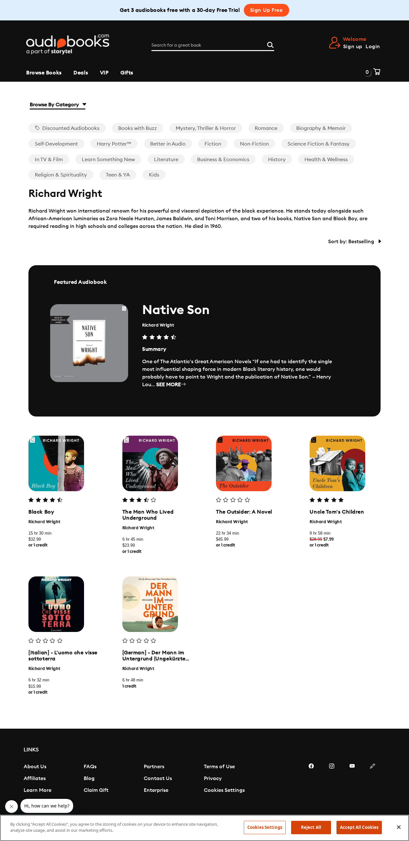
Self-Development (56, 143)
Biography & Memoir (321, 128)
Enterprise (156, 790)
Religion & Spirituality (61, 174)
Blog (89, 778)
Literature (166, 159)
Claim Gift (96, 790)
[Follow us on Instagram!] (331, 785)
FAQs (90, 766)
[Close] (399, 827)
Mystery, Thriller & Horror (206, 128)
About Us (35, 766)
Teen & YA (118, 174)
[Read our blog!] (372, 785)
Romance (266, 128)
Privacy (213, 778)
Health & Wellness (326, 159)
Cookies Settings (224, 790)
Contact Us (158, 778)
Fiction (212, 143)
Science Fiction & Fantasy (319, 143)
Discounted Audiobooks (70, 128)
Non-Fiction (254, 143)
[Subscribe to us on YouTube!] (352, 785)
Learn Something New (108, 159)
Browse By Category (55, 104)
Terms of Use (219, 766)
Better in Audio (168, 143)
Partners (154, 766)
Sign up (352, 47)
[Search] (270, 44)
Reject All (311, 827)
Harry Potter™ (114, 143)
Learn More (37, 790)
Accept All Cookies (359, 827)
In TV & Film (49, 159)
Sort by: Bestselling (351, 241)
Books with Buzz (137, 128)
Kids (154, 174)
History (277, 159)
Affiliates (35, 778)
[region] (204, 828)
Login (373, 47)
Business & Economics (223, 159)
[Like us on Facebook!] (311, 785)
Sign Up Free (266, 10)
